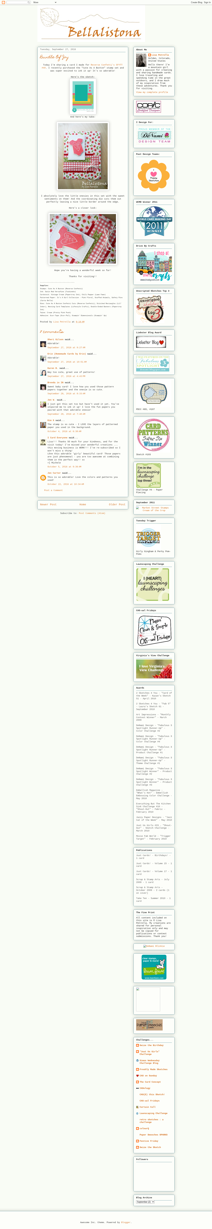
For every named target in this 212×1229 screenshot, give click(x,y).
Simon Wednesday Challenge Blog (149, 1061)
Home (83, 504)
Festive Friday (149, 1141)
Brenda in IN (55, 382)
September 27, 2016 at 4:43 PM (66, 376)
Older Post (117, 504)
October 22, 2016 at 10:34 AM (66, 484)
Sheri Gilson (55, 339)
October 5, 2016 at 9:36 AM (64, 467)
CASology (145, 1088)
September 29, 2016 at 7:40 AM (66, 414)
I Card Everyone (57, 438)
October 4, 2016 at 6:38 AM (64, 431)
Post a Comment (53, 490)
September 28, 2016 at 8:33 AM (66, 393)
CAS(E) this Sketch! (152, 1094)
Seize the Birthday (151, 1045)
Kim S (51, 420)
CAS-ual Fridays (149, 1100)
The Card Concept (150, 1082)
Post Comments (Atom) (92, 513)
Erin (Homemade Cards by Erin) (67, 354)
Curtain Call (148, 1107)
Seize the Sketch (150, 1147)
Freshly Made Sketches (153, 1069)
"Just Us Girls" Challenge (149, 1053)
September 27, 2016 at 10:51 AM (67, 362)
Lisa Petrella (160, 55)
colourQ (144, 1128)
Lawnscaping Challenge (153, 1113)
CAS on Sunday (148, 1075)
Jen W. (51, 400)
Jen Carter (54, 473)
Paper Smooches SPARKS (153, 1134)
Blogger (126, 1222)
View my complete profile (152, 92)
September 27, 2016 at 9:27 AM (66, 347)
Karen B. (53, 368)
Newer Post (48, 504)
